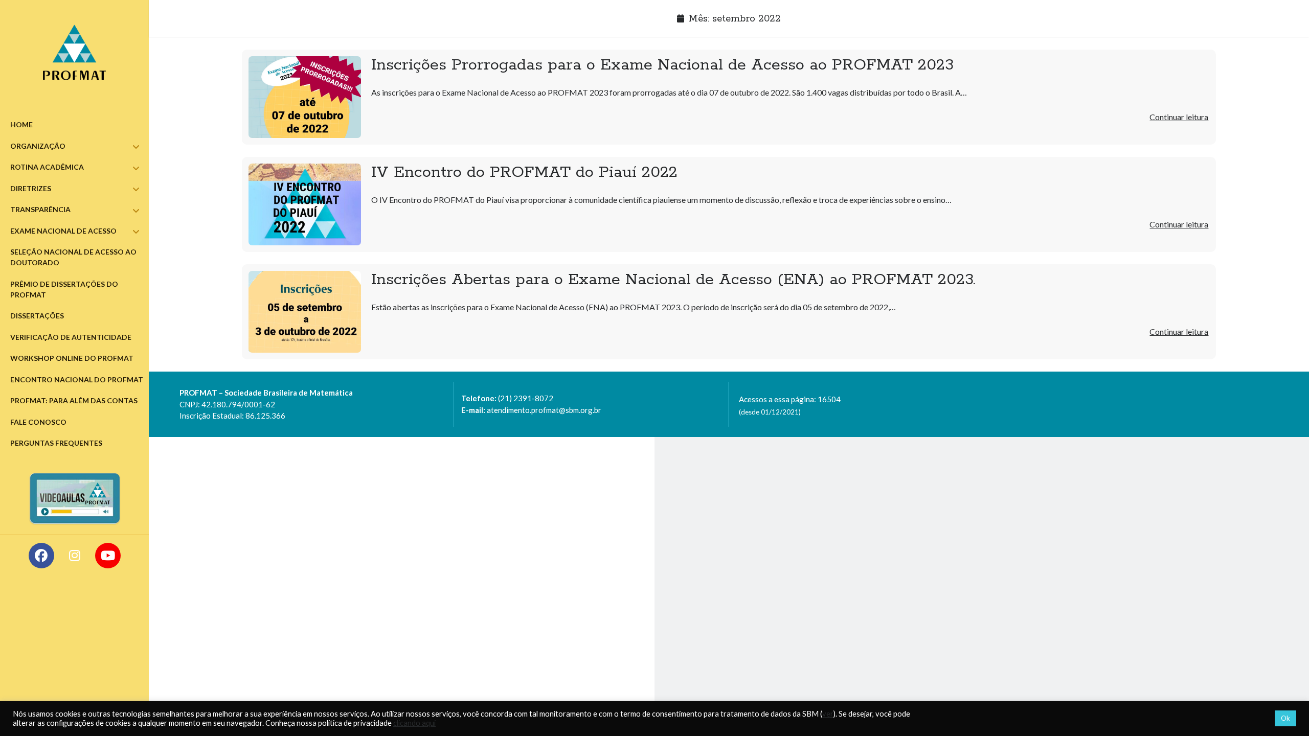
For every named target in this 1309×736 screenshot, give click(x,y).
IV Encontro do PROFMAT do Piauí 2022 (305, 204)
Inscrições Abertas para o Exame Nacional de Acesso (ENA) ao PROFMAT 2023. (305, 312)
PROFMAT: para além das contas (74, 400)
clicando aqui (414, 723)
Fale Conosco (38, 422)
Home (21, 124)
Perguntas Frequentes (56, 443)
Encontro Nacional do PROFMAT (76, 379)
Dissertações (37, 315)
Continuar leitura (1178, 117)
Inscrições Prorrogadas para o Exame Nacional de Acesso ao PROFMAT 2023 (305, 97)
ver (827, 713)
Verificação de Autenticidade (70, 337)
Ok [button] (1285, 718)
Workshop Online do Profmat (71, 358)
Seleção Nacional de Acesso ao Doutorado (73, 257)
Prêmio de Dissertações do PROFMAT (64, 289)
